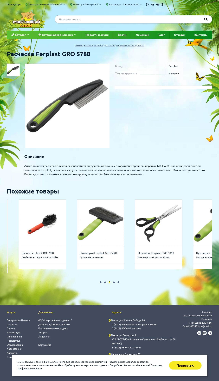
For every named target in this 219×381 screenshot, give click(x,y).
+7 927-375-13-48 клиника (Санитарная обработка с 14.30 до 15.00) (144, 341)
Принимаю (185, 365)
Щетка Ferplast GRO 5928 (37, 253)
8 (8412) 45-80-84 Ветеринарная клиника (134, 324)
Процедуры (13, 340)
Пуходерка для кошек (90, 257)
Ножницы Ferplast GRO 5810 (155, 253)
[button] (100, 282)
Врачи (122, 34)
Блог (161, 34)
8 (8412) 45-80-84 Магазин (126, 328)
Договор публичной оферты (54, 324)
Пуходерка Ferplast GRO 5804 (98, 253)
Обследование (15, 344)
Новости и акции (97, 34)
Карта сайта (44, 344)
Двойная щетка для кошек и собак (39, 257)
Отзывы (179, 34)
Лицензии (142, 34)
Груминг (11, 328)
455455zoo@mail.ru (201, 326)
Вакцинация (13, 332)
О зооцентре (14, 4)
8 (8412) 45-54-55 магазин (126, 347)
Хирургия (12, 353)
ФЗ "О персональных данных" (55, 320)
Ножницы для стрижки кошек (153, 257)
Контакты (200, 34)
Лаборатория (14, 348)
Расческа (174, 73)
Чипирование (14, 336)
